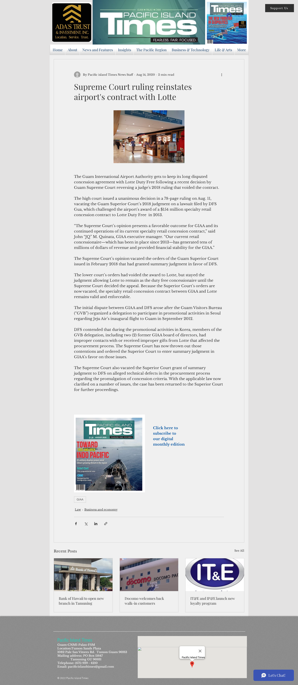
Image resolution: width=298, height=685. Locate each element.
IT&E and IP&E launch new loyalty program (212, 601)
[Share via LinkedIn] (96, 524)
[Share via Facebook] (76, 524)
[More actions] (221, 74)
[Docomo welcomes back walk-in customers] (149, 574)
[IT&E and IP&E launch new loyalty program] (214, 574)
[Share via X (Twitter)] (86, 524)
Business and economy (101, 509)
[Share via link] (106, 524)
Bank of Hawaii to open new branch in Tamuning (81, 601)
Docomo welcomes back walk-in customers (144, 601)
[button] (279, 8)
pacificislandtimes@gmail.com (91, 666)
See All (239, 550)
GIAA (80, 499)
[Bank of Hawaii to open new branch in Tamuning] (83, 574)
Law (78, 509)
